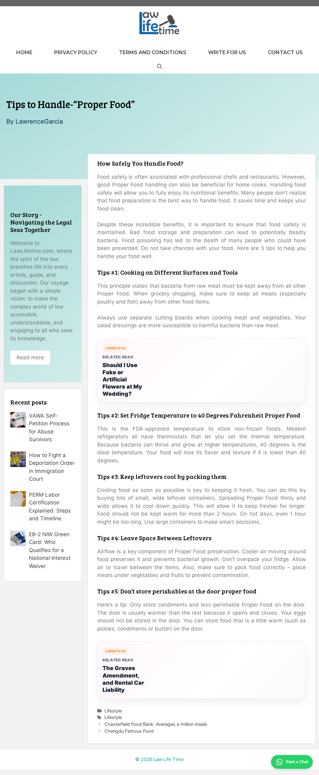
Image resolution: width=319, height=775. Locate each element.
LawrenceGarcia (39, 121)
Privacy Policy (75, 52)
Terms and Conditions (152, 52)
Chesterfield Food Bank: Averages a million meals (155, 724)
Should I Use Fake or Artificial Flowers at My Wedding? (122, 379)
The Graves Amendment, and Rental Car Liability (123, 679)
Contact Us (285, 52)
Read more (30, 357)
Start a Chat (297, 761)
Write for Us (227, 52)
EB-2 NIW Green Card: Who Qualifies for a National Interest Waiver (49, 550)
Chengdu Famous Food (129, 731)
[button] (159, 66)
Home (24, 52)
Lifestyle (113, 710)
